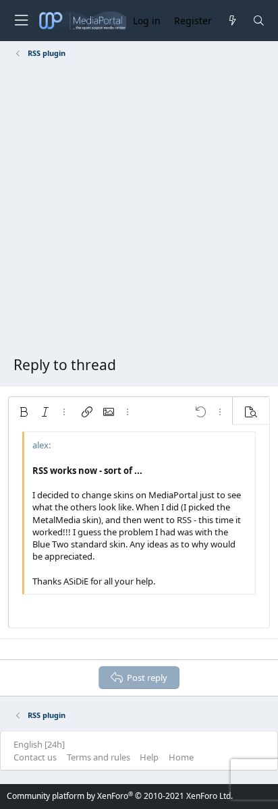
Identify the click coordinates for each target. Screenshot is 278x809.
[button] (23, 412)
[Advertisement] (139, 210)
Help (149, 757)
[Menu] (21, 20)
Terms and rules (98, 757)
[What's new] (232, 20)
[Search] (259, 20)
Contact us (35, 757)
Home (181, 757)
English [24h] (39, 744)
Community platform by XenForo (120, 796)
